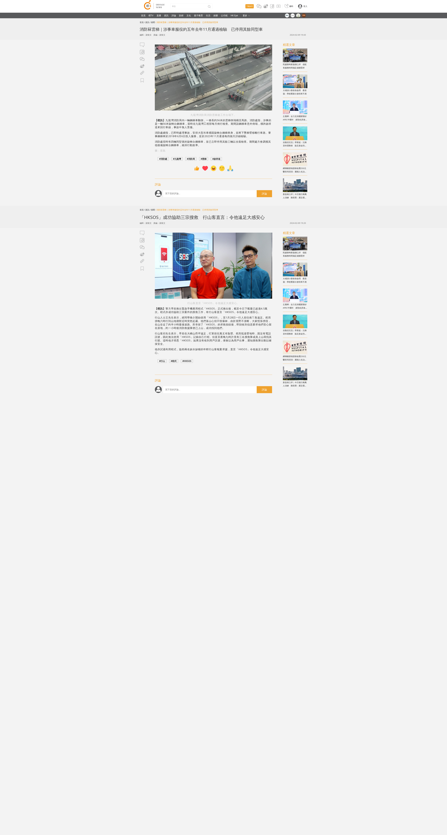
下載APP (249, 6)
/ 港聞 (152, 22)
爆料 (291, 6)
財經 (181, 15)
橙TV (151, 15)
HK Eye (234, 15)
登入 (305, 6)
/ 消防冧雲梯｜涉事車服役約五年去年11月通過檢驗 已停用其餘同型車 (186, 22)
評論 (174, 15)
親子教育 (198, 15)
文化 (188, 15)
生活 (208, 15)
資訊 (166, 15)
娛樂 (215, 15)
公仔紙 (224, 15)
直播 (159, 15)
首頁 (143, 15)
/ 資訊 (146, 22)
